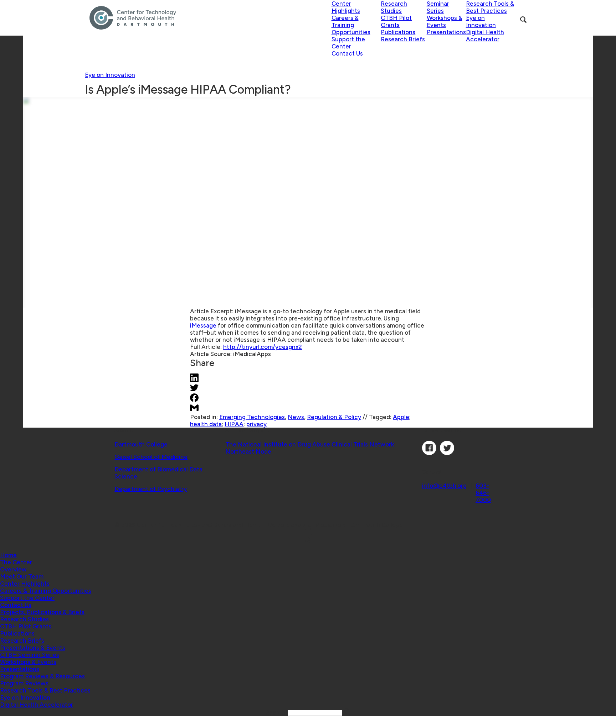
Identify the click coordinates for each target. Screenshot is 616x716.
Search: (277, 712)
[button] (16, 562)
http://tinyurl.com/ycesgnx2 (262, 346)
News (296, 416)
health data (206, 424)
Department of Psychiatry (150, 488)
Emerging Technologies (252, 416)
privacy (256, 424)
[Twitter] (447, 452)
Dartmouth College (141, 444)
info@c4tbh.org (444, 485)
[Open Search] (523, 19)
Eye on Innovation (110, 74)
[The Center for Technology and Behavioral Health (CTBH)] (210, 18)
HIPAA (234, 424)
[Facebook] (429, 452)
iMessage (203, 325)
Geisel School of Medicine (151, 456)
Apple (401, 416)
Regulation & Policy (334, 416)
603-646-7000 (483, 492)
